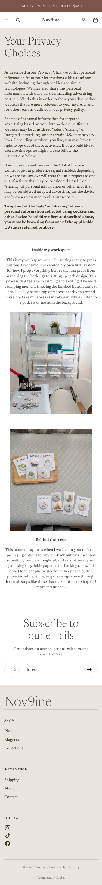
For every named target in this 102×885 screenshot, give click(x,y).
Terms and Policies (51, 878)
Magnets (11, 740)
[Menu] (6, 20)
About (9, 789)
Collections (13, 749)
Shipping (11, 780)
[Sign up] (89, 669)
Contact (11, 797)
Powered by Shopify (64, 867)
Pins (8, 732)
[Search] (18, 20)
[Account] (83, 20)
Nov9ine (40, 867)
